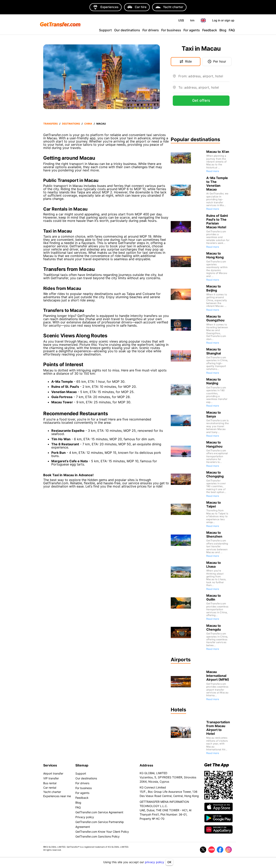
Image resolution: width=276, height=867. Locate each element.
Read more (212, 171)
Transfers (50, 123)
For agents (191, 30)
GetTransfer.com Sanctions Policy (97, 836)
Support (105, 30)
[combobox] (204, 77)
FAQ (232, 30)
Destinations (71, 123)
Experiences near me (57, 796)
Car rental (49, 787)
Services (50, 765)
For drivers (150, 30)
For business (171, 30)
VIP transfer (51, 778)
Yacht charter (52, 792)
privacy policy (154, 862)
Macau (101, 123)
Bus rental (49, 783)
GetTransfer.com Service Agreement (99, 812)
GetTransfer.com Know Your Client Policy (102, 831)
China (88, 123)
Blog (222, 30)
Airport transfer (53, 773)
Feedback (209, 30)
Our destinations (127, 30)
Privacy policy (84, 817)
